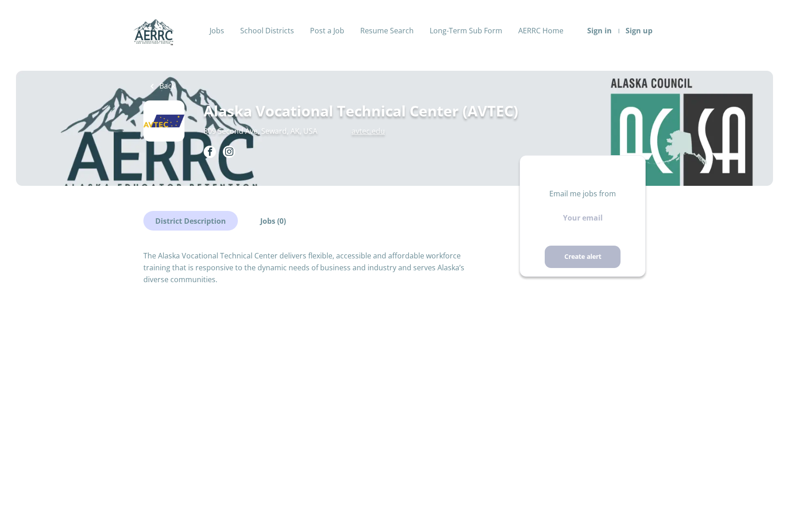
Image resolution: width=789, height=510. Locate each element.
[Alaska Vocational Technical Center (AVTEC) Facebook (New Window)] (210, 152)
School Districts (267, 30)
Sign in (599, 30)
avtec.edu (368, 131)
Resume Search (387, 30)
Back (166, 86)
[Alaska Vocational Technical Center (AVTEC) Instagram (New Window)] (229, 152)
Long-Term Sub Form (466, 30)
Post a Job (327, 30)
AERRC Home (540, 30)
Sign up (639, 30)
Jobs (217, 30)
